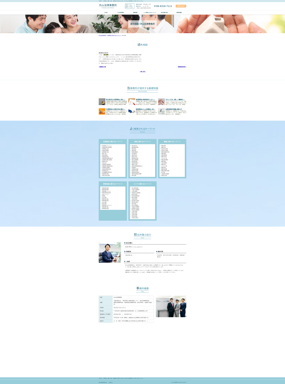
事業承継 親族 (105, 200)
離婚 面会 (163, 161)
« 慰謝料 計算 (102, 66)
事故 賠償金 (105, 155)
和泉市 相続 (134, 194)
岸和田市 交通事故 (136, 192)
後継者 (103, 195)
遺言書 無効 (134, 161)
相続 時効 (134, 150)
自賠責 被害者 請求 (106, 169)
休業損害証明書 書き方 (107, 158)
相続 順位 (134, 148)
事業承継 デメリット (107, 205)
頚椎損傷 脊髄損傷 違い (107, 166)
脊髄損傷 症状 (105, 156)
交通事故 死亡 (105, 170)
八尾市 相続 (134, 211)
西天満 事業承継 (135, 195)
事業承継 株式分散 (106, 192)
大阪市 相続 (134, 214)
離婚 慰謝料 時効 (165, 152)
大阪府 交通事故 (135, 206)
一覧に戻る (142, 71)
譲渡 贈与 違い (105, 198)
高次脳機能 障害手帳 (107, 172)
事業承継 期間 (105, 189)
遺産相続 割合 (135, 158)
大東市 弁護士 (135, 217)
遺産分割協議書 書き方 (137, 166)
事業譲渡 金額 (105, 208)
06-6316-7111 (164, 6)
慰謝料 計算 (105, 161)
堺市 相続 (134, 203)
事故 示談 (104, 153)
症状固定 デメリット (107, 145)
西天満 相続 (134, 216)
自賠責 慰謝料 (105, 150)
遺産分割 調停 (135, 170)
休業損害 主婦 (105, 152)
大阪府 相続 (134, 198)
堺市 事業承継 (135, 188)
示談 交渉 (104, 162)
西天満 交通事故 (135, 209)
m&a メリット (105, 194)
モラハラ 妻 (164, 166)
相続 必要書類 (135, 159)
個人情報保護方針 (103, 382)
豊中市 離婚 (134, 197)
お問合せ (111, 382)
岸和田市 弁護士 (135, 208)
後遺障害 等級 (105, 173)
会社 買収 (104, 197)
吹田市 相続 (134, 213)
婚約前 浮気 (164, 175)
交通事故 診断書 (106, 167)
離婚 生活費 (164, 169)
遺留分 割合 (134, 156)
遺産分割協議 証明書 (136, 173)
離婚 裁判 (163, 145)
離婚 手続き (164, 156)
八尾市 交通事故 (135, 189)
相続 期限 (134, 175)
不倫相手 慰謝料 (165, 173)
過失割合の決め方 (103, 52)
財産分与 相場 (164, 150)
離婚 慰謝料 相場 (165, 170)
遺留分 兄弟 (134, 164)
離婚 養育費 (164, 155)
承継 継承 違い (105, 206)
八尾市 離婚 (134, 191)
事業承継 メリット (106, 191)
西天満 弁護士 (135, 202)
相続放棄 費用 (135, 147)
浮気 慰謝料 (164, 162)
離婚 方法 (163, 147)
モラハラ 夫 (164, 158)
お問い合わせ (181, 6)
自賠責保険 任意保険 (107, 147)
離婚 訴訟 (163, 167)
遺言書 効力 (134, 155)
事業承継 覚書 (105, 188)
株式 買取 (104, 203)
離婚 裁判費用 (164, 159)
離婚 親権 (163, 153)
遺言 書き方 (134, 145)
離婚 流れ (163, 164)
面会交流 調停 (164, 148)
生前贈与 (134, 167)
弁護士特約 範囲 (106, 175)
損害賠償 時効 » (182, 66)
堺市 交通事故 (135, 205)
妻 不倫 (163, 172)
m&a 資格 (104, 202)
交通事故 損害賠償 (106, 164)
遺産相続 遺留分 (135, 172)
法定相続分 (134, 153)
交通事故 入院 (105, 148)
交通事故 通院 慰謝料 (107, 159)
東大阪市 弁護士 (135, 200)
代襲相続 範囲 (135, 169)
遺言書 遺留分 (135, 162)
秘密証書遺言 (135, 152)
